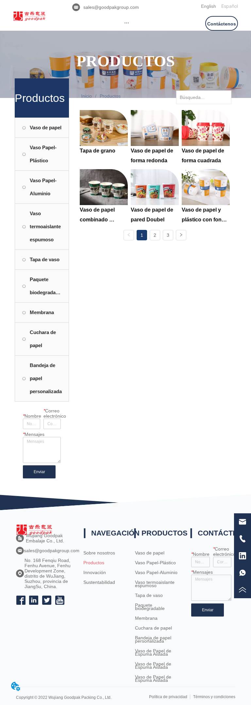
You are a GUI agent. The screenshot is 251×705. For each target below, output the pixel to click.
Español (229, 6)
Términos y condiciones (214, 697)
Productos (110, 96)
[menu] (126, 22)
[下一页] (181, 235)
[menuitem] (126, 22)
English (208, 6)
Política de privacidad (168, 697)
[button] (127, 22)
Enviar (39, 472)
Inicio (86, 96)
